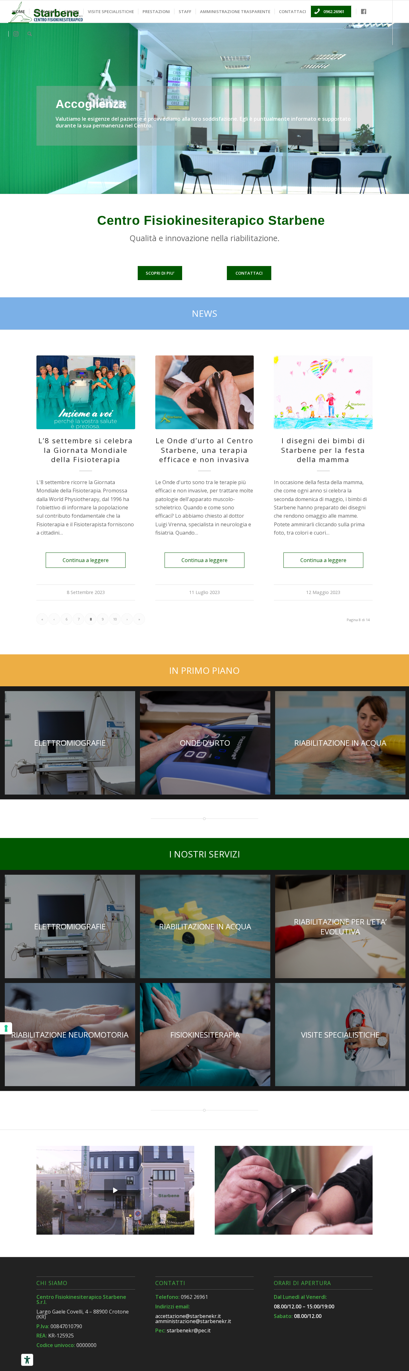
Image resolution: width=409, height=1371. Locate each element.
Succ (403, 108)
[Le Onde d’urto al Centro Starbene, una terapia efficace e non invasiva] (204, 392)
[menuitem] (18, 11)
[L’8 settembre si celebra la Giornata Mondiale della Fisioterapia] (85, 392)
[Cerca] (29, 34)
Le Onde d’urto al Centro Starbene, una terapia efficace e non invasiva (204, 450)
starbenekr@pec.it (189, 1330)
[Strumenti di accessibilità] (27, 1360)
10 (115, 619)
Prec (5, 108)
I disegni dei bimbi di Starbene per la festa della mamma (323, 450)
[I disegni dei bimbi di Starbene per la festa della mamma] (323, 392)
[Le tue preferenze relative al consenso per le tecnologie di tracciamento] (6, 1028)
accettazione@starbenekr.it (188, 1316)
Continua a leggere (86, 560)
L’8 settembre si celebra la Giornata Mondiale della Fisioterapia (85, 450)
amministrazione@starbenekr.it (193, 1321)
